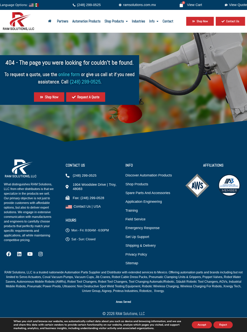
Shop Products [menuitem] (114, 21)
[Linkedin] (19, 254)
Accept (202, 325)
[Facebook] (9, 254)
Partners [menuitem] (62, 21)
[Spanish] (36, 5)
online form (69, 74)
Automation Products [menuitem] (86, 21)
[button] (123, 301)
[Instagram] (40, 254)
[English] (31, 5)
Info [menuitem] (152, 21)
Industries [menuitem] (138, 21)
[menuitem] (50, 21)
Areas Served (123, 302)
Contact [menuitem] (167, 21)
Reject (223, 325)
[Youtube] (30, 254)
